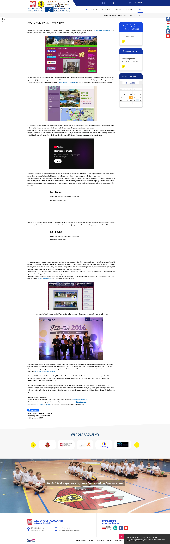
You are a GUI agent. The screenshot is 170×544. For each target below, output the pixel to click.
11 (127, 94)
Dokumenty (130, 9)
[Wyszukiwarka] (140, 9)
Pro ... (125, 15)
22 (141, 97)
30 (121, 103)
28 (137, 100)
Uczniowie (106, 9)
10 (124, 94)
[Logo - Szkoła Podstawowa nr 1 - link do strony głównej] (49, 6)
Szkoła (94, 9)
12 (131, 94)
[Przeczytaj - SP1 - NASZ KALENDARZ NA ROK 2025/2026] (134, 25)
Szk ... (130, 15)
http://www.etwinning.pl (79, 399)
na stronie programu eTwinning (45, 371)
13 (134, 94)
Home (114, 15)
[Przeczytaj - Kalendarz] (134, 76)
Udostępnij (34, 410)
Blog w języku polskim (45, 278)
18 (127, 97)
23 (121, 100)
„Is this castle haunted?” (44, 404)
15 (141, 94)
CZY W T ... (138, 15)
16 (121, 97)
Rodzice (118, 9)
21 (137, 97)
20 (134, 97)
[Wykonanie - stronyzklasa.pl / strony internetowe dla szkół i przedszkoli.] (31, 541)
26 (131, 100)
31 (124, 103)
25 (127, 100)
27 (134, 100)
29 (141, 100)
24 (124, 100)
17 (124, 97)
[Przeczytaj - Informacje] (134, 51)
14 (137, 94)
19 (131, 97)
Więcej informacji (123, 41)
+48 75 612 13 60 (137, 3)
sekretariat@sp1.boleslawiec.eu (116, 3)
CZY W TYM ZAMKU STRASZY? (45, 23)
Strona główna (86, 9)
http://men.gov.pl (81, 402)
